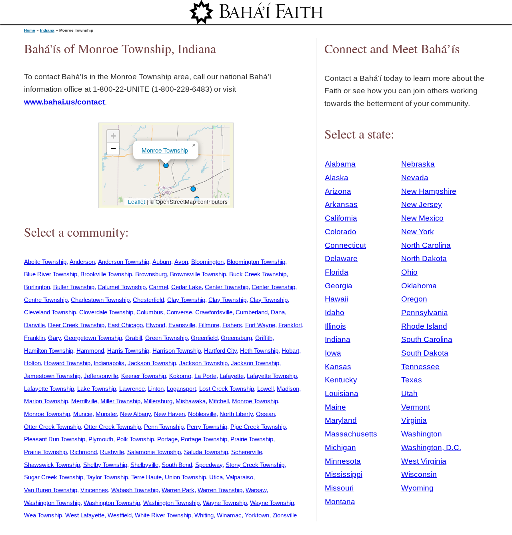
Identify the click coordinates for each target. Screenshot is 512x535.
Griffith (263, 337)
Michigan (340, 447)
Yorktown (257, 515)
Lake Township (96, 388)
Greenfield (204, 337)
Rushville (112, 452)
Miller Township (120, 401)
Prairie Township (251, 439)
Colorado (340, 231)
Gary (54, 337)
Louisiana (341, 393)
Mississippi (343, 474)
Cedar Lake (186, 287)
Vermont (415, 407)
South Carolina (426, 339)
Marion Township (46, 401)
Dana (278, 312)
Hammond (90, 350)
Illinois (335, 326)
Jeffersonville (101, 375)
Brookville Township (106, 274)
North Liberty (236, 413)
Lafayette (232, 375)
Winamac (229, 515)
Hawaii (336, 299)
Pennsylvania (424, 312)
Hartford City (220, 350)
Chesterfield (148, 299)
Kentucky (341, 380)
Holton (32, 363)
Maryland (341, 420)
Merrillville (84, 401)
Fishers (232, 325)
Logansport (181, 388)
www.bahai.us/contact (64, 102)
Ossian (265, 413)
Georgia (338, 286)
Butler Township (73, 287)
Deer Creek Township (76, 325)
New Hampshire (428, 191)
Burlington (37, 287)
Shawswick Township (52, 464)
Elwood (155, 325)
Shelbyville (144, 464)
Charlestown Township (100, 299)
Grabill (133, 337)
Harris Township (128, 350)
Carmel (158, 287)
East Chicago (125, 325)
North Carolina (426, 245)
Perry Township (207, 426)
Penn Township (164, 426)
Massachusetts (351, 434)
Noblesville (202, 413)
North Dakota (424, 258)
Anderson (82, 261)
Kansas (338, 366)
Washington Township (52, 502)
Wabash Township (134, 490)
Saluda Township (206, 452)
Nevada (414, 177)
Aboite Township (45, 261)
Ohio (409, 272)
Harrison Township (176, 350)
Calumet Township (122, 287)
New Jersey (421, 204)
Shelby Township (105, 464)
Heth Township (259, 350)
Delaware (341, 258)
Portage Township (204, 439)
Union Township (185, 477)
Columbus (149, 312)
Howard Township (67, 363)
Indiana (47, 30)
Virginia (414, 420)
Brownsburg (151, 274)
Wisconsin (419, 474)
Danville (34, 325)
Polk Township (135, 439)
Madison (288, 388)
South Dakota (424, 353)
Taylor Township (107, 477)
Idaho (334, 312)
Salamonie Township (154, 452)
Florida (336, 272)
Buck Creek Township (257, 274)
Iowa (333, 353)
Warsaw (256, 490)
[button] (193, 189)
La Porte (205, 375)
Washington (421, 434)
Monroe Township (165, 150)
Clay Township (186, 299)
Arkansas (341, 204)
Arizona (338, 191)
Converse (179, 312)
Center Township (226, 287)
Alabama (340, 164)
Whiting (204, 515)
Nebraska (418, 164)
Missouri (339, 488)
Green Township (166, 337)
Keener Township (143, 375)
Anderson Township (123, 261)
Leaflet (135, 201)
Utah (409, 393)
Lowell (265, 388)
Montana (340, 501)
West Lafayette (84, 515)
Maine (335, 407)
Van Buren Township (50, 490)
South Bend (177, 464)
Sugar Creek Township (53, 477)
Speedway (208, 464)
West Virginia (423, 461)
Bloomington (207, 261)
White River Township (163, 515)
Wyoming (417, 488)
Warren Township (220, 490)
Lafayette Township (272, 375)
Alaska (336, 177)
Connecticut (345, 245)
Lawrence (132, 388)
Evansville (181, 325)
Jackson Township (152, 363)
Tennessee (420, 366)
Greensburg (236, 337)
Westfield (120, 515)
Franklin (34, 337)
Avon (181, 261)
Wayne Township (225, 502)
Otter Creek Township (52, 426)
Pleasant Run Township (54, 439)
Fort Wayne (260, 325)
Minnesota (343, 461)
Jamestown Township (52, 375)
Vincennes (94, 490)
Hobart (290, 350)
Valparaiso (239, 477)
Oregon (414, 299)
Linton (156, 388)
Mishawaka (191, 401)
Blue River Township (50, 274)
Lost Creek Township (226, 388)
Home (29, 30)
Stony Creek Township (255, 464)
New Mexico (422, 218)
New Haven (169, 413)
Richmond (83, 452)
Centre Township (46, 299)
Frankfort (290, 325)
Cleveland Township (50, 312)
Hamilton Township (48, 350)
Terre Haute (146, 477)
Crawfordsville (213, 312)
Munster (106, 413)
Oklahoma (419, 286)
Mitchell (219, 401)
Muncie (82, 413)
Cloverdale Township (106, 312)
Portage (167, 439)
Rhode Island (424, 326)
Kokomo (180, 375)
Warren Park (178, 490)
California (341, 218)
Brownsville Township (198, 274)
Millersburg (158, 401)
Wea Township (43, 515)
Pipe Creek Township (258, 426)
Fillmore (208, 325)
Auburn (161, 261)
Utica (216, 477)
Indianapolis (109, 363)
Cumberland (252, 312)
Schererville (246, 452)
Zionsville (284, 515)
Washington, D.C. (431, 447)
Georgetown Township (93, 337)
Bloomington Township (256, 261)
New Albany (135, 413)
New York (417, 231)
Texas (411, 380)
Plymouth (100, 439)
